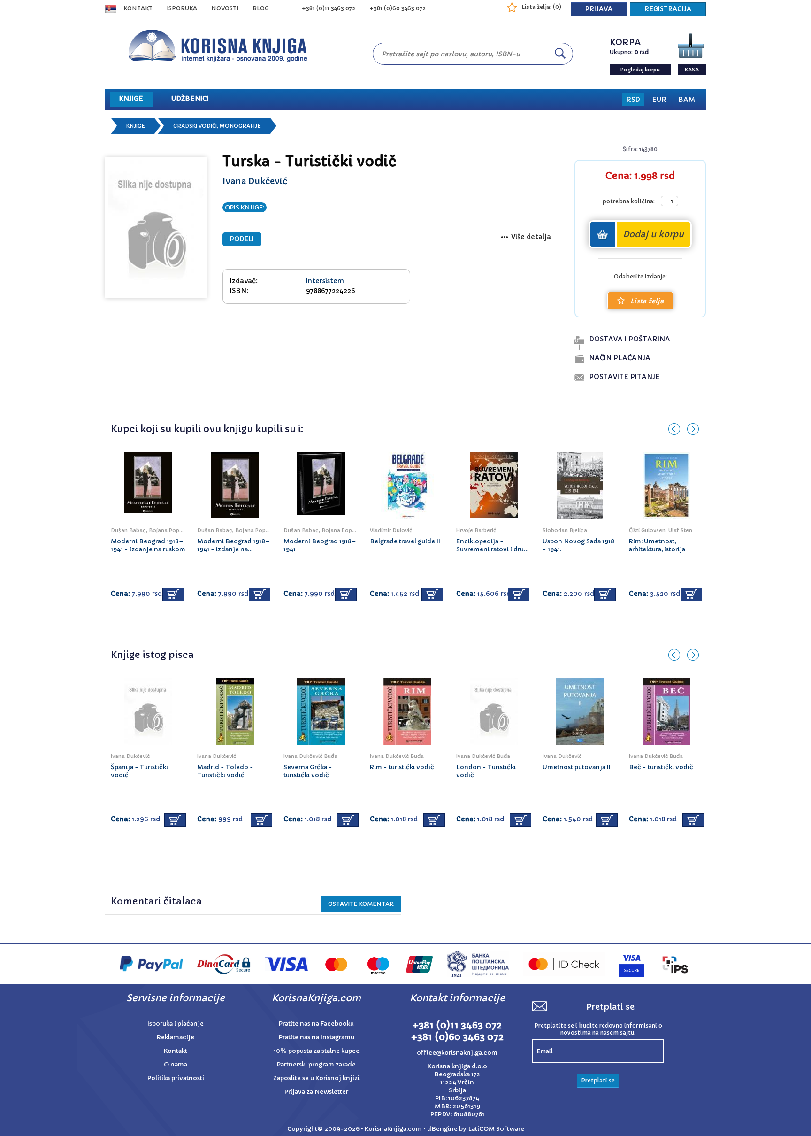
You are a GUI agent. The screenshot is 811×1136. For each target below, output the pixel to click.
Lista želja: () (541, 6)
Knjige (135, 126)
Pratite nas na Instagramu (316, 1037)
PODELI (242, 239)
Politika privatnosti (175, 1078)
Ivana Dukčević (254, 181)
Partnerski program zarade (316, 1064)
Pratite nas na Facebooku (316, 1024)
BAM (686, 99)
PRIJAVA (598, 9)
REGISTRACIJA (667, 9)
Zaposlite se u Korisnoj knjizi (316, 1078)
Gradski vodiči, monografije (217, 126)
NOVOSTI (224, 8)
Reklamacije (175, 1037)
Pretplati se (598, 1080)
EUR (659, 99)
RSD (633, 99)
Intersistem (325, 281)
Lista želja (647, 301)
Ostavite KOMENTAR (361, 903)
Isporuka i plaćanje (175, 1024)
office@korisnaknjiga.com (457, 1053)
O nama (175, 1064)
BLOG (260, 8)
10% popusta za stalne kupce (317, 1051)
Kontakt (138, 8)
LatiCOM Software (496, 1129)
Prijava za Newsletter (316, 1092)
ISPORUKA (182, 8)
